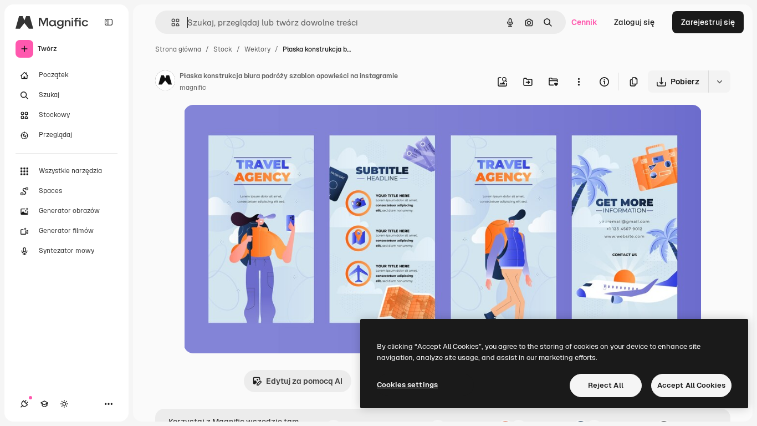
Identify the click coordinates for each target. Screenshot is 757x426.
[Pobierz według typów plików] (719, 81)
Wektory (257, 49)
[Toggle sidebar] (108, 22)
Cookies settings (407, 384)
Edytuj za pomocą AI (304, 381)
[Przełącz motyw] (64, 404)
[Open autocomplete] (171, 22)
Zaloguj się (634, 22)
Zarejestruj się (708, 22)
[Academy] (44, 404)
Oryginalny (260, 126)
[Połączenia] (24, 404)
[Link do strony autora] (165, 82)
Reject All (605, 385)
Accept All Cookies (691, 385)
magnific (193, 87)
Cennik (584, 22)
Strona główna (178, 49)
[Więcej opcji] (578, 81)
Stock (222, 49)
